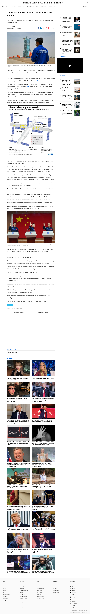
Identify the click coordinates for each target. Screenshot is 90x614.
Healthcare (22, 588)
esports (21, 600)
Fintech (21, 604)
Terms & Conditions (40, 588)
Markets (14, 6)
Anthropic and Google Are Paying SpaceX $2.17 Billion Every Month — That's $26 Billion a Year (43, 529)
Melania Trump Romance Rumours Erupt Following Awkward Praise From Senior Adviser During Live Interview (42, 486)
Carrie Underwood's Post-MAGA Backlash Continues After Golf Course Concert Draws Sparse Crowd (43, 378)
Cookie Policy (39, 592)
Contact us (39, 586)
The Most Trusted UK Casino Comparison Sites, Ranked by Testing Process (68, 97)
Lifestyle (50, 6)
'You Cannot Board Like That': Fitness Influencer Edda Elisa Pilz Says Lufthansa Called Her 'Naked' (42, 465)
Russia (39, 81)
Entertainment (43, 6)
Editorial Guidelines (43, 312)
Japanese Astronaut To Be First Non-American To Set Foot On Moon (67, 26)
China (27, 86)
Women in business (23, 598)
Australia (55, 584)
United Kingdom (56, 590)
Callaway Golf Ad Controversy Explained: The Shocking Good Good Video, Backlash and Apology (18, 443)
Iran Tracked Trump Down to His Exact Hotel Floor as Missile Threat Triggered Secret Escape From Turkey (43, 400)
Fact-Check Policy (40, 598)
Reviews (55, 6)
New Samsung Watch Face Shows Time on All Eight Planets (67, 34)
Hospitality (22, 586)
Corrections (39, 594)
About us (38, 584)
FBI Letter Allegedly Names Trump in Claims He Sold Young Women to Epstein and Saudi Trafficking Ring (18, 422)
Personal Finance (30, 6)
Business (19, 6)
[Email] (51, 28)
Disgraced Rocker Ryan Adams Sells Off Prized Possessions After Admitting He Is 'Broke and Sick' (17, 400)
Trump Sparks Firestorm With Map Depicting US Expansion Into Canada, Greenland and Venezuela (43, 508)
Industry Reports (23, 606)
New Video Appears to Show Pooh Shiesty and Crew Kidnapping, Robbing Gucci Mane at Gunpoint (43, 573)
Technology (5, 596)
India (54, 586)
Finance (21, 592)
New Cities (22, 602)
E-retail (21, 584)
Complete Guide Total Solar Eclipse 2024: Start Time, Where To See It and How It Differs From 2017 (67, 50)
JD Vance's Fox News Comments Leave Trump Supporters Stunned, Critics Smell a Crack (42, 551)
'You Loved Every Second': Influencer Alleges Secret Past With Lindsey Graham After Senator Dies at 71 (18, 465)
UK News (8, 6)
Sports (4, 602)
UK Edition (85, 6)
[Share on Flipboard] (46, 28)
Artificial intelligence (23, 596)
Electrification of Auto (24, 590)
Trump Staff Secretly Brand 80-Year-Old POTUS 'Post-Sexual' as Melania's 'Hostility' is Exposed (18, 573)
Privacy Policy (39, 590)
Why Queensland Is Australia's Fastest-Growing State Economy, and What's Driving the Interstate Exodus (67, 82)
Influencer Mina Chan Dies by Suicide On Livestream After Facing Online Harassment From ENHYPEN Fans (18, 378)
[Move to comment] (53, 28)
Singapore (55, 588)
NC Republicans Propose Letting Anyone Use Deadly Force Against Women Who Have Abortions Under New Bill (18, 508)
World (3, 6)
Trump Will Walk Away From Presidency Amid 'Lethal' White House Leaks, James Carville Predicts (18, 529)
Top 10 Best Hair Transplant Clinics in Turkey (66, 89)
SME (24, 6)
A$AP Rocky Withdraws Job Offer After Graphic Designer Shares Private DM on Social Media (17, 486)
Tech (37, 6)
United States (56, 592)
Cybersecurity (22, 594)
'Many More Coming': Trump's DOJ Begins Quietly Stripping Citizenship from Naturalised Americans (18, 551)
